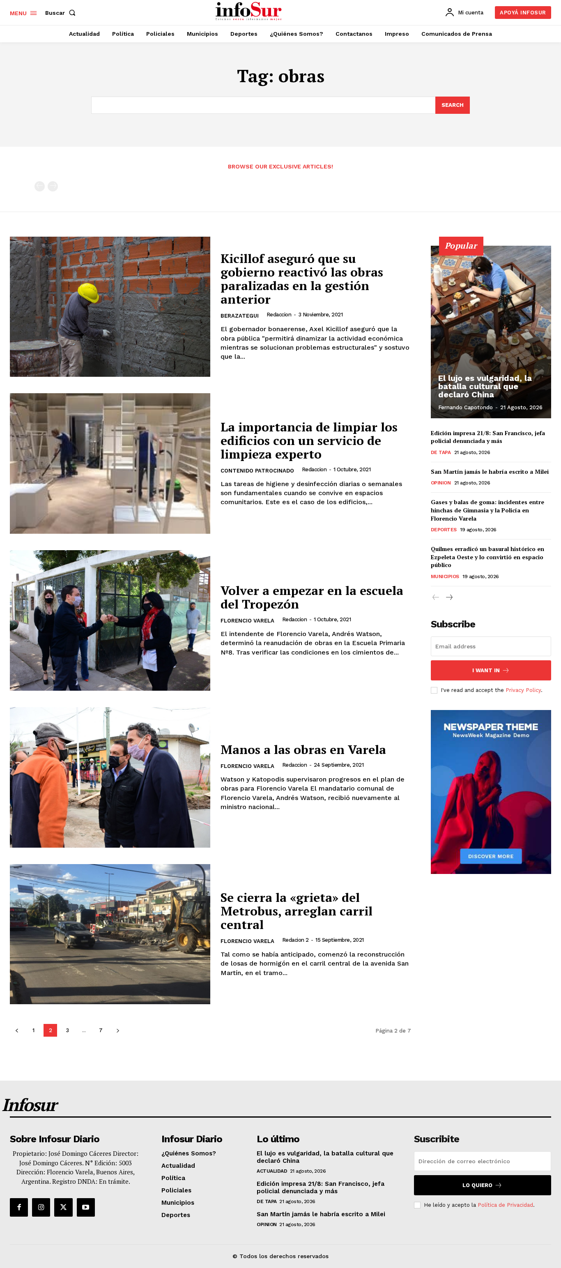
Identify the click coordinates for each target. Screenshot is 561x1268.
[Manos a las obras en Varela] (110, 777)
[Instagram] (41, 1207)
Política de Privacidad (505, 1205)
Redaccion (279, 314)
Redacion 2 (295, 940)
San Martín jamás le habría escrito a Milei (490, 471)
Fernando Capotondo (465, 407)
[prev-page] (39, 186)
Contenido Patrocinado (257, 471)
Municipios (445, 576)
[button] (62, 12)
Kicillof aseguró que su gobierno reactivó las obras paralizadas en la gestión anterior (302, 278)
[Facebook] (19, 1207)
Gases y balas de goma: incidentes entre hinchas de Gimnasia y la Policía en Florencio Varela (487, 510)
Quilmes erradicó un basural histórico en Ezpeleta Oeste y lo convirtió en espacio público (487, 557)
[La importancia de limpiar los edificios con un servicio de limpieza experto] (110, 463)
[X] (63, 1207)
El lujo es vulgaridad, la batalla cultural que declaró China (485, 386)
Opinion (441, 483)
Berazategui (240, 316)
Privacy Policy (523, 690)
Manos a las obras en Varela (303, 749)
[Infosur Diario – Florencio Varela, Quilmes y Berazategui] (249, 11)
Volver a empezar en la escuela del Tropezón (312, 597)
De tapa (441, 452)
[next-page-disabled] (53, 186)
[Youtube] (86, 1207)
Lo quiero (477, 1185)
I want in (486, 670)
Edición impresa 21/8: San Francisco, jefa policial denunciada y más (488, 437)
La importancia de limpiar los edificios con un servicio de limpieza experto (309, 440)
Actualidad (272, 1171)
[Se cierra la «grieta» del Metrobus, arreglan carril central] (110, 934)
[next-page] (117, 1030)
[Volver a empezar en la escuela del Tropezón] (110, 620)
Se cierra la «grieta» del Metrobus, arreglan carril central (296, 911)
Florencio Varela (247, 621)
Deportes (444, 530)
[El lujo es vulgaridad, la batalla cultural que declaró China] (491, 332)
